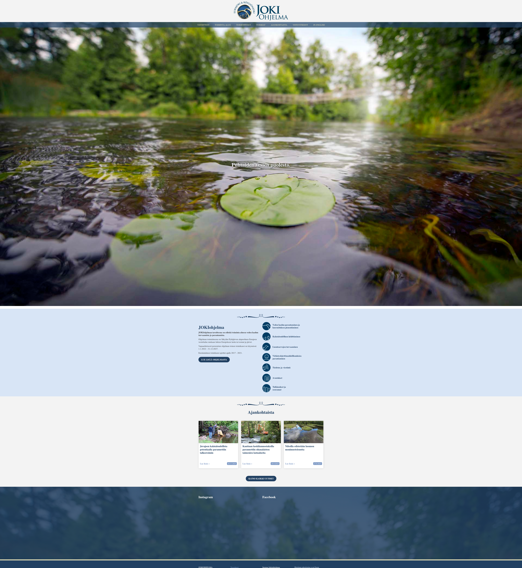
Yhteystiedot (300, 24)
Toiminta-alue (223, 24)
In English (319, 24)
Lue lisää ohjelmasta (214, 359)
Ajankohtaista (279, 24)
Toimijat (260, 24)
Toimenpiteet (243, 24)
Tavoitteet (203, 24)
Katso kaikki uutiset (261, 478)
